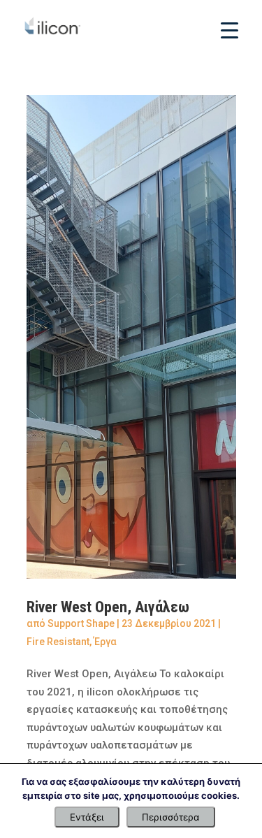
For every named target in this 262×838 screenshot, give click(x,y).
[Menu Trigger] (229, 29)
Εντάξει (87, 817)
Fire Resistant (58, 641)
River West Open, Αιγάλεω (108, 607)
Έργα (105, 641)
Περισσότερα (171, 817)
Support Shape (81, 623)
